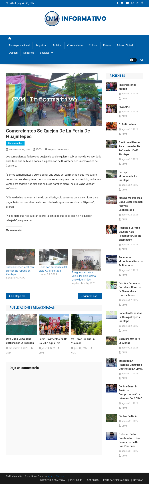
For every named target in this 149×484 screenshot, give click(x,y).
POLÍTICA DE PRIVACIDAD (116, 480)
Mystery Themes (56, 476)
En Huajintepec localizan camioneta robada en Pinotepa (20, 271)
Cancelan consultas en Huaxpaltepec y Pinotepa (130, 317)
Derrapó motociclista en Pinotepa (128, 176)
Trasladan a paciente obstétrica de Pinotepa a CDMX (131, 364)
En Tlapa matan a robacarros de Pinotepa (20, 296)
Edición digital (125, 45)
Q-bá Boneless (127, 124)
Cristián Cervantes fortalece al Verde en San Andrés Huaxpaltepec (130, 289)
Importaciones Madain (127, 86)
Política (57, 45)
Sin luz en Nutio (128, 416)
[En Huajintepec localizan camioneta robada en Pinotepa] (20, 257)
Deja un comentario (58, 149)
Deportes (28, 52)
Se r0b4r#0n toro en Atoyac (129, 340)
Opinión (13, 52)
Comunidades (75, 45)
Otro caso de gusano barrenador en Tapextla (20, 340)
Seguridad (41, 45)
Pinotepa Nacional (19, 45)
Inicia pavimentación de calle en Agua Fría (53, 341)
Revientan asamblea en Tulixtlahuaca (91, 296)
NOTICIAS (138, 480)
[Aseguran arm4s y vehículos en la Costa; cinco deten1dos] (86, 260)
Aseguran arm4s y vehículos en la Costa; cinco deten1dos (84, 276)
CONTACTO (93, 480)
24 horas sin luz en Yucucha (83, 341)
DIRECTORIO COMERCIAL (53, 480)
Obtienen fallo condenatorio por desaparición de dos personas (129, 440)
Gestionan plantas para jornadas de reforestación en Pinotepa (129, 148)
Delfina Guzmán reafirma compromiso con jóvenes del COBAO (130, 392)
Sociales (44, 52)
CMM (39, 149)
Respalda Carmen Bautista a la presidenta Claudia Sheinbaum (130, 233)
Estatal (107, 45)
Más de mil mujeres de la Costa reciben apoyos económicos (131, 203)
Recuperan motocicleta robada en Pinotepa (131, 261)
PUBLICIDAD (76, 480)
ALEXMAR (124, 106)
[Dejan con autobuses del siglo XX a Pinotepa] (53, 257)
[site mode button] (133, 60)
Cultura (93, 45)
